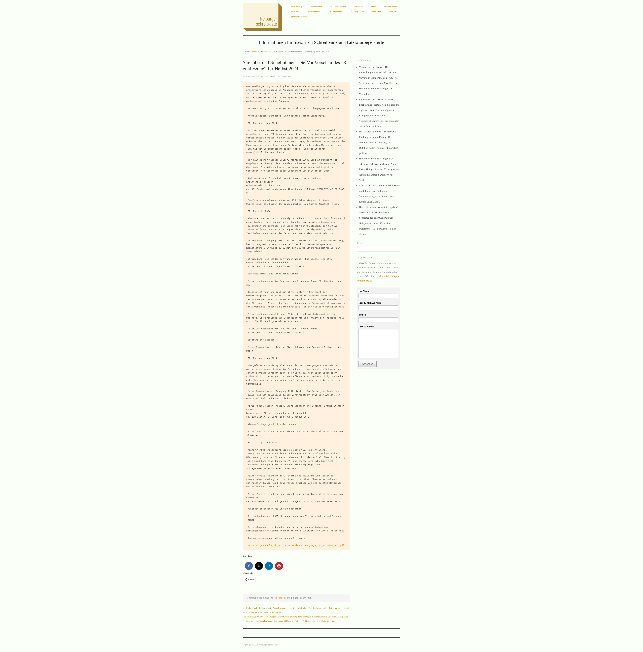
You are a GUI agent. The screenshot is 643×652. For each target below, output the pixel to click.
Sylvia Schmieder (268, 76)
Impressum (376, 11)
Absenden (367, 363)
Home (254, 51)
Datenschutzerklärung (299, 16)
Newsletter (393, 11)
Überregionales (357, 11)
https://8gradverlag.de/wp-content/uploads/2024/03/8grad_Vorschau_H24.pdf (296, 545)
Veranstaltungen (297, 6)
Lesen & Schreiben (337, 6)
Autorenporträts (314, 11)
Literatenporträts (336, 11)
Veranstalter (295, 11)
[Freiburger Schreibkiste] (262, 16)
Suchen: (360, 243)
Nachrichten (316, 6)
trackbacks (280, 597)
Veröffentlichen (390, 6)
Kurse (373, 6)
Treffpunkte (358, 6)
